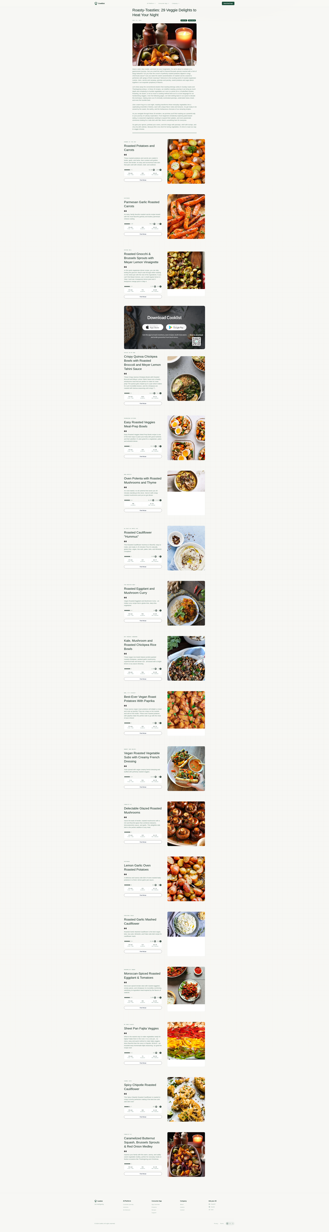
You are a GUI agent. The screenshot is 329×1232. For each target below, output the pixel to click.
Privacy (216, 1223)
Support (154, 1212)
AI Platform (150, 3)
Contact (182, 1210)
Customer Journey (128, 1204)
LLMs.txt (209, 1223)
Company (175, 3)
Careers (182, 1207)
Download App (228, 3)
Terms (222, 1223)
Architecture (126, 1210)
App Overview (156, 1204)
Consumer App (162, 3)
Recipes (154, 1210)
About (182, 1204)
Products (154, 1207)
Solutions (125, 1207)
